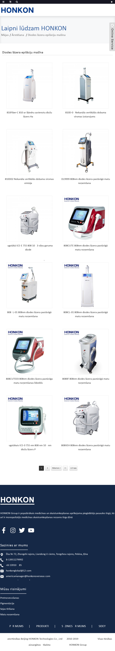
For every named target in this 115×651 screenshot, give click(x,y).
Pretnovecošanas (9, 598)
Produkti (42, 626)
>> (65, 468)
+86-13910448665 (14, 565)
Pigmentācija (7, 603)
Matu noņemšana (9, 614)
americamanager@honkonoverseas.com (28, 576)
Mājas (5, 35)
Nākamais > (56, 468)
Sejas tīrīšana (7, 609)
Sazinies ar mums (74, 626)
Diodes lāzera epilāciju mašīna (47, 35)
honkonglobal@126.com (18, 570)
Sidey (102, 626)
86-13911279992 (14, 559)
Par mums (16, 626)
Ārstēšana (18, 35)
